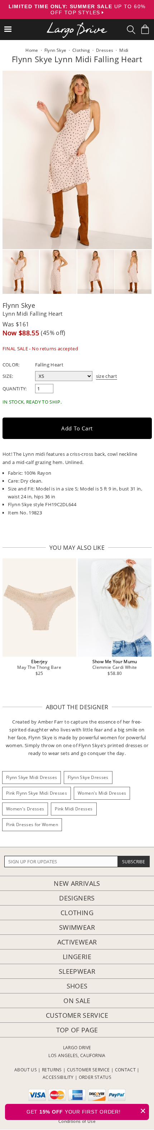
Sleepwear (77, 971)
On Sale (77, 1000)
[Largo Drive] (77, 25)
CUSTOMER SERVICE (88, 1070)
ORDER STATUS (95, 1077)
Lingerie (77, 956)
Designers (77, 898)
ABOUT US (25, 1070)
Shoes (77, 986)
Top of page (77, 1030)
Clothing (77, 912)
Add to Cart (77, 428)
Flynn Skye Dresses (88, 777)
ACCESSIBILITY (58, 1077)
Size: (8, 376)
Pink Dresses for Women (32, 824)
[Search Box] (131, 29)
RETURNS (52, 1070)
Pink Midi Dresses (73, 809)
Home (31, 50)
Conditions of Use (77, 1121)
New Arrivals (77, 883)
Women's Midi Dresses (102, 793)
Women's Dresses (25, 809)
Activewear (77, 942)
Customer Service (77, 1015)
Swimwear (77, 927)
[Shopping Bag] (145, 29)
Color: (11, 364)
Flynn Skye (19, 305)
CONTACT (125, 1070)
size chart (106, 376)
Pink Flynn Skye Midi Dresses (36, 793)
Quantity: (15, 388)
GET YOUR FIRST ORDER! (86, 1110)
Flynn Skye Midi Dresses (31, 777)
